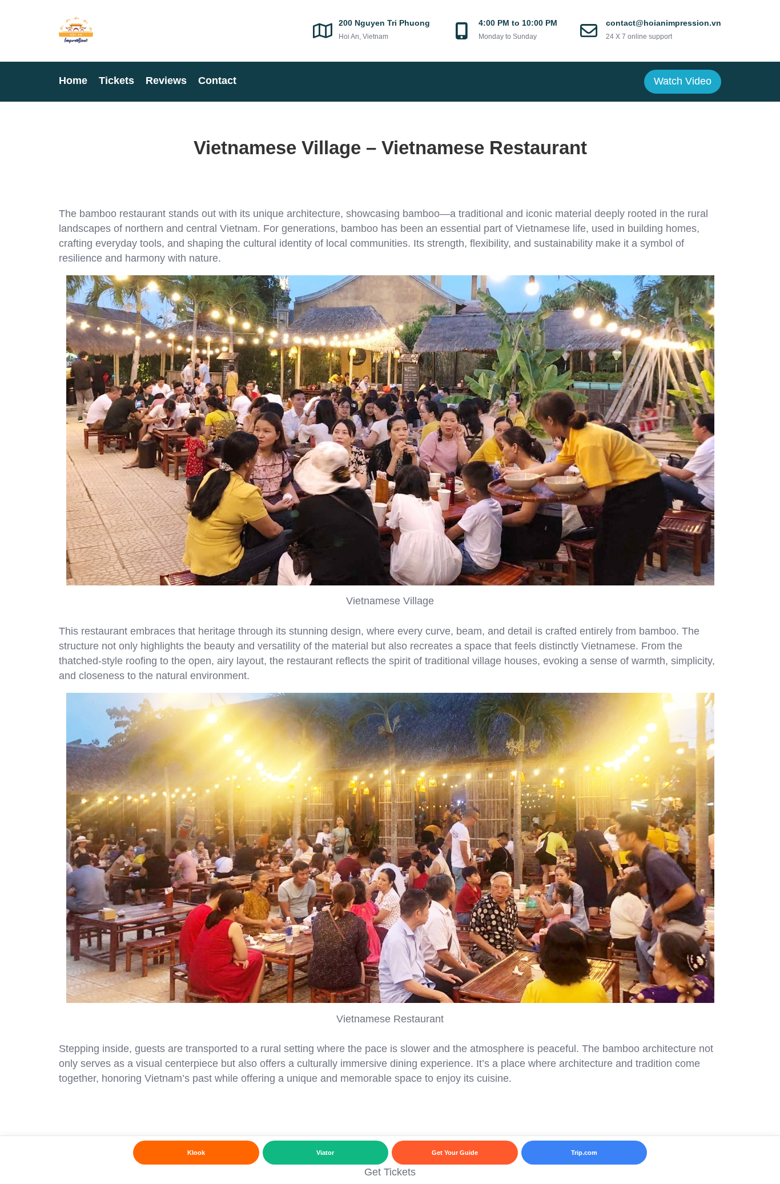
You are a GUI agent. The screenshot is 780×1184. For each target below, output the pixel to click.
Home (73, 80)
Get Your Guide (455, 1152)
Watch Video (682, 81)
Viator (325, 1152)
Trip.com (584, 1152)
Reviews (166, 80)
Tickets (116, 80)
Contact (217, 80)
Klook (196, 1152)
